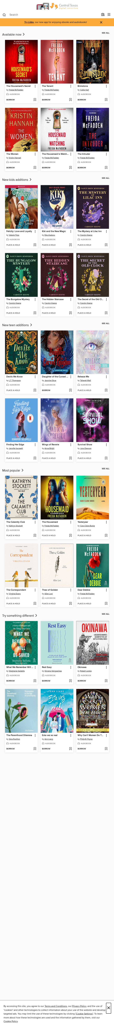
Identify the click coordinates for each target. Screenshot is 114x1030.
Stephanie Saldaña (17, 671)
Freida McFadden (16, 90)
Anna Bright (49, 448)
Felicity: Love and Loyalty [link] (19, 231)
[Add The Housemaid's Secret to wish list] (35, 100)
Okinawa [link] (82, 667)
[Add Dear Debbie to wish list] (106, 604)
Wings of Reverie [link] (50, 444)
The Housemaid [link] (50, 522)
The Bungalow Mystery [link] (18, 299)
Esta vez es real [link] (49, 735)
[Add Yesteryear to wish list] (106, 536)
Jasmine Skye (50, 380)
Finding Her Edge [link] (15, 444)
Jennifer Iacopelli (16, 448)
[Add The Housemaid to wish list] (70, 536)
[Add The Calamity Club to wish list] (35, 536)
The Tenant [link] (47, 86)
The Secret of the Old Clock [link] (91, 299)
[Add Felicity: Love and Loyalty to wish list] (35, 245)
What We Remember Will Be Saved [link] (20, 667)
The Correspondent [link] (16, 590)
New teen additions (16, 325)
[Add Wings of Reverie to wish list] (70, 458)
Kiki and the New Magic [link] (54, 231)
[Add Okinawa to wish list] (106, 681)
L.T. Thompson (15, 380)
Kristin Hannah (15, 158)
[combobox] (51, 14)
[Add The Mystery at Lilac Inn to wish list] (106, 245)
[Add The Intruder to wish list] (106, 168)
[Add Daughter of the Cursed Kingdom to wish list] (70, 390)
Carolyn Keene (86, 235)
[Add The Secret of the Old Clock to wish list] (106, 313)
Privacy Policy (79, 1006)
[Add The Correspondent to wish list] (35, 604)
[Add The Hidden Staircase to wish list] (70, 313)
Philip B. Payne (86, 739)
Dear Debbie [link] (84, 590)
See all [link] (105, 33)
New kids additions (15, 180)
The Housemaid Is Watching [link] (55, 154)
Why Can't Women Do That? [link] (91, 735)
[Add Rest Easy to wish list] (70, 681)
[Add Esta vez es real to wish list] (70, 749)
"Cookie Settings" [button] (84, 1013)
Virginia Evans (15, 594)
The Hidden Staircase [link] (53, 299)
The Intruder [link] (84, 154)
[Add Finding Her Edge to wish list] (35, 458)
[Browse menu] (109, 15)
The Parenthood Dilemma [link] (19, 735)
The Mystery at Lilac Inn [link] (90, 231)
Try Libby (29, 22)
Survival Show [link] (85, 444)
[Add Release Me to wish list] (106, 390)
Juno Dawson (85, 448)
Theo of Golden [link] (50, 590)
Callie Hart (84, 90)
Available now (12, 35)
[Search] (4, 14)
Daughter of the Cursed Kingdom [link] (55, 376)
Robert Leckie (86, 671)
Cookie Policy (11, 1021)
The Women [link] (12, 154)
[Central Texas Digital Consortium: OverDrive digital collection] (57, 5)
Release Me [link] (83, 376)
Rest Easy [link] (47, 667)
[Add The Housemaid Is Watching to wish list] (70, 168)
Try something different (18, 616)
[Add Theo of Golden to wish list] (70, 604)
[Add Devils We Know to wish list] (35, 390)
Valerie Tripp (14, 235)
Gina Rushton (14, 739)
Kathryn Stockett (16, 526)
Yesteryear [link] (83, 522)
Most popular (11, 471)
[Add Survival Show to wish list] (106, 458)
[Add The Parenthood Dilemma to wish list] (35, 749)
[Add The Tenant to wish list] (70, 100)
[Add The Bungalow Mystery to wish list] (35, 313)
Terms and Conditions (56, 1006)
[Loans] (103, 15)
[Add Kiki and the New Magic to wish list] (70, 245)
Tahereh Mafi (85, 380)
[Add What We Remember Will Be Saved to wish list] (35, 681)
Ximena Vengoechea (53, 671)
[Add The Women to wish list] (35, 168)
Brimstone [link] (83, 86)
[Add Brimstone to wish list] (106, 100)
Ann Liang (49, 739)
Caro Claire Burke (87, 526)
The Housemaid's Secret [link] (18, 86)
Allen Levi (49, 594)
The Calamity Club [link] (15, 522)
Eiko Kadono (50, 235)
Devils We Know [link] (14, 376)
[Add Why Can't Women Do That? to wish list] (106, 749)
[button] (35, 86)
